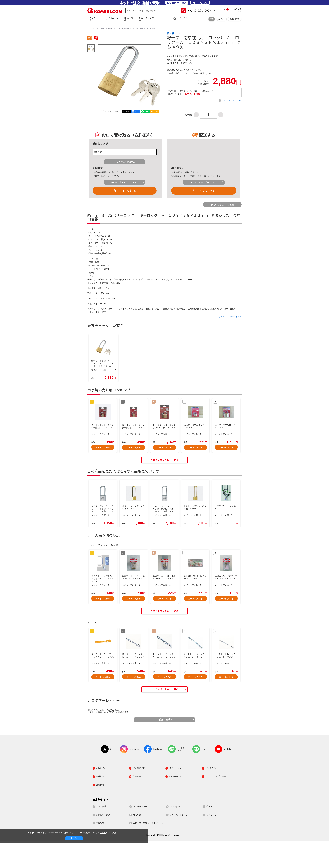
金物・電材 (112, 28)
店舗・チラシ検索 (146, 18)
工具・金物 (99, 28)
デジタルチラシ (112, 18)
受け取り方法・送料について (124, 182)
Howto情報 (128, 18)
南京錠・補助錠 (139, 28)
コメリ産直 (101, 806)
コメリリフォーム (141, 806)
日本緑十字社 (174, 33)
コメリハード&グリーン (180, 815)
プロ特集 (100, 823)
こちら (103, 833)
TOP (89, 28)
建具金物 (125, 28)
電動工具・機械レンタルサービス (148, 823)
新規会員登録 (235, 19)
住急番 (209, 806)
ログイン (221, 19)
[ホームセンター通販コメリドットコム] (104, 12)
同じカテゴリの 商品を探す (229, 316)
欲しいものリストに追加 (222, 204)
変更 (211, 19)
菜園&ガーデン (103, 815)
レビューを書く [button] (164, 719)
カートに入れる (124, 190)
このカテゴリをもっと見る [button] (164, 460)
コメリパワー (212, 815)
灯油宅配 (137, 815)
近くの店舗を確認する (124, 161)
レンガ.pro (175, 806)
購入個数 (188, 115)
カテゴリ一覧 (94, 18)
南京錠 (152, 28)
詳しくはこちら (200, 2)
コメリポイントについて (232, 100)
